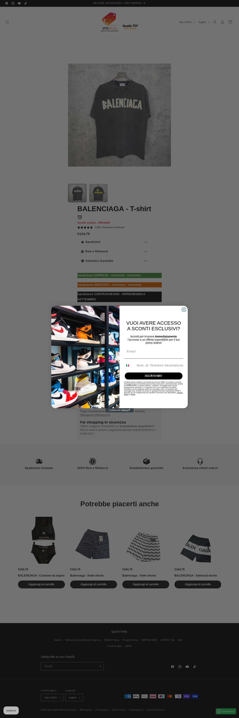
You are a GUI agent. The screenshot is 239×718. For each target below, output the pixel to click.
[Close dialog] (184, 310)
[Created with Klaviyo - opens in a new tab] (119, 410)
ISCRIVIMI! (153, 375)
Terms (133, 394)
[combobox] (129, 365)
